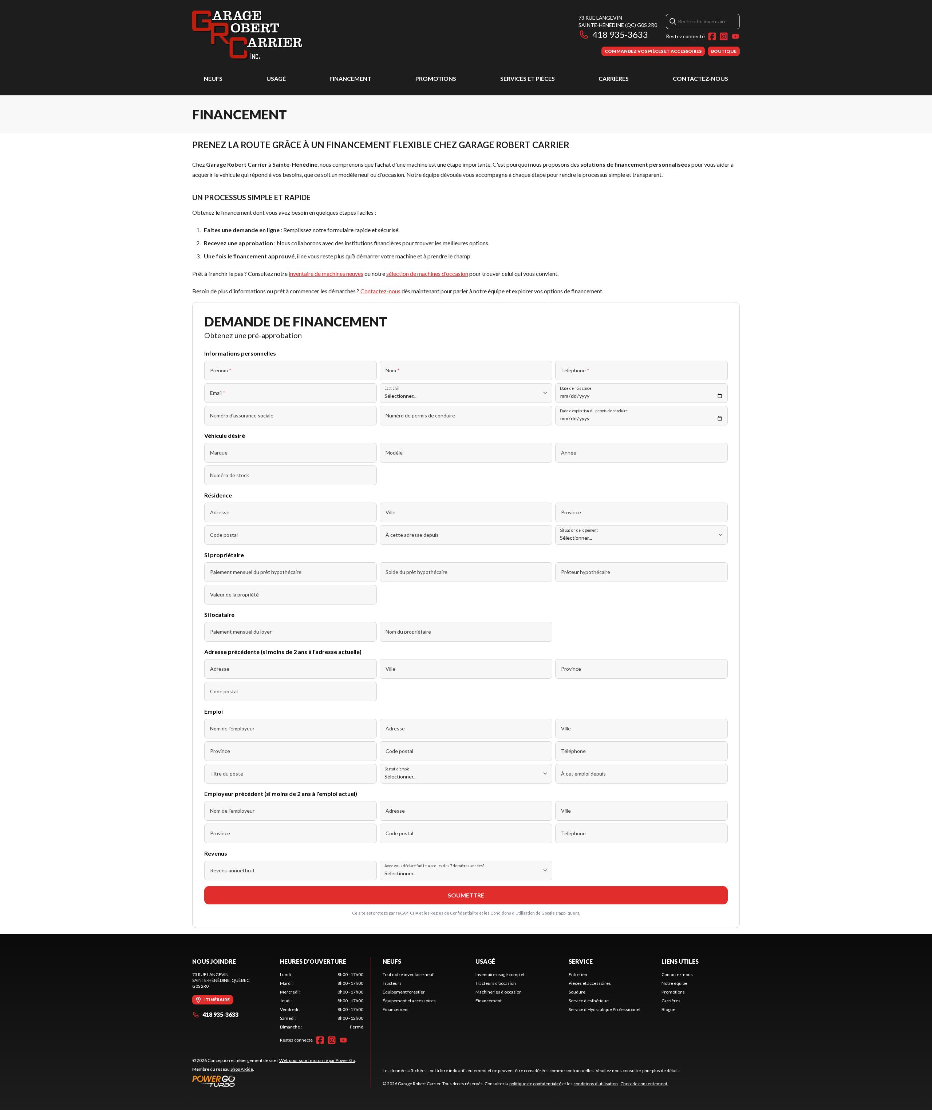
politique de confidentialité (535, 1083)
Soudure (577, 992)
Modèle (394, 452)
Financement (350, 78)
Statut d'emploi (397, 768)
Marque (219, 452)
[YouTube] (735, 36)
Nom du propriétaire (408, 632)
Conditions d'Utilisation (512, 913)
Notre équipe (674, 983)
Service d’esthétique (589, 1000)
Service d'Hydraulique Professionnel (604, 1009)
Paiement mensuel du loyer (241, 632)
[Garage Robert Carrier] (247, 35)
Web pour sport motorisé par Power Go (317, 1060)
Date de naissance (575, 388)
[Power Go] (274, 1081)
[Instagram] (723, 36)
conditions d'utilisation (595, 1083)
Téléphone (575, 370)
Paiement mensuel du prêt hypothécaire (255, 572)
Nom (393, 370)
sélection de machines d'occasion (427, 273)
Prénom (221, 370)
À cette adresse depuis (412, 535)
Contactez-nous (700, 78)
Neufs (213, 78)
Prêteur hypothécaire (585, 572)
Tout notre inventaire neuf (408, 974)
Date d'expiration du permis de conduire (594, 410)
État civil (391, 388)
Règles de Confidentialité (454, 913)
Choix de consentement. (644, 1083)
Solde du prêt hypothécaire (416, 572)
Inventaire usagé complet (500, 974)
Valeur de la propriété (234, 594)
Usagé (276, 78)
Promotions (435, 78)
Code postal (224, 535)
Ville (390, 512)
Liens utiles (680, 961)
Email (217, 393)
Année (568, 452)
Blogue (668, 1009)
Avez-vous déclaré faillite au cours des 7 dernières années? (434, 865)
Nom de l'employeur (232, 728)
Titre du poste (226, 773)
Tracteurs (392, 983)
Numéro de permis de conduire (420, 415)
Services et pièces (527, 78)
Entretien (578, 974)
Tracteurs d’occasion (495, 983)
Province (571, 512)
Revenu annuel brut (232, 870)
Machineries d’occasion (498, 992)
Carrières (614, 78)
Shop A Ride (241, 1069)
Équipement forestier (404, 992)
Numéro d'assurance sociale (241, 415)
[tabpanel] (321, 1001)
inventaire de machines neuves (326, 273)
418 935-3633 (620, 34)
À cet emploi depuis (583, 773)
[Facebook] (712, 36)
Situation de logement (579, 530)
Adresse (219, 512)
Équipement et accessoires (409, 1000)
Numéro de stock (229, 475)
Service (581, 961)
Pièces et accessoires (590, 983)
